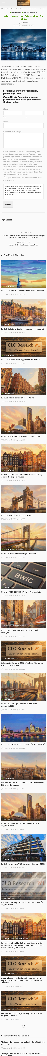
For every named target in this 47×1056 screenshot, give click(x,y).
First (4, 117)
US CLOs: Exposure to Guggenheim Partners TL (20, 359)
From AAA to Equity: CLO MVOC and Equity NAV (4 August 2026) (22, 903)
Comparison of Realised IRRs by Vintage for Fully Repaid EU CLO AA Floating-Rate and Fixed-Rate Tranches (22, 980)
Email (6, 121)
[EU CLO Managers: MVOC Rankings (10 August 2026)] (23, 728)
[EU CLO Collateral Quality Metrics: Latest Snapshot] (23, 312)
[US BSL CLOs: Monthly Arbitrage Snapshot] (23, 537)
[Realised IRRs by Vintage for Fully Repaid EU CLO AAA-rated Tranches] (23, 1034)
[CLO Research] (23, 3)
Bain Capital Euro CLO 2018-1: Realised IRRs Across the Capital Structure (22, 664)
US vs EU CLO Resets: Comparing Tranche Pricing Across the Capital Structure (21, 475)
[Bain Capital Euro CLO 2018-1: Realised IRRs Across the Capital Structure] (23, 651)
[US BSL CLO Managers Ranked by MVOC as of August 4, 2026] (23, 807)
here (19, 93)
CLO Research (7, 294)
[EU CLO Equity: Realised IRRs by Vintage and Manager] (23, 614)
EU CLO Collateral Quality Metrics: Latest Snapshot (22, 329)
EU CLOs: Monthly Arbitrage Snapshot (17, 515)
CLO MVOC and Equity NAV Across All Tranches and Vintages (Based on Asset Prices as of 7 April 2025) (24, 237)
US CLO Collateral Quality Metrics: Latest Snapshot (22, 290)
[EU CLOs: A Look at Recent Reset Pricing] (23, 381)
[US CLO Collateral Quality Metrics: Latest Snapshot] (23, 274)
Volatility (9, 220)
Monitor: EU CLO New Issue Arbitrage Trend (23, 245)
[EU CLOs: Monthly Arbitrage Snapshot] (23, 499)
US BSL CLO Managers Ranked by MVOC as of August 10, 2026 (20, 705)
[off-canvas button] (3, 3)
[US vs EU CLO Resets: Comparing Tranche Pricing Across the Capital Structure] (23, 458)
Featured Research (30, 12)
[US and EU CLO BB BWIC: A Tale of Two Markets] (23, 575)
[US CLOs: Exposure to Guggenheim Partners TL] (23, 347)
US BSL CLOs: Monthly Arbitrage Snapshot (18, 553)
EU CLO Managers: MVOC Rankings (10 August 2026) (23, 744)
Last (26, 117)
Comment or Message (12, 131)
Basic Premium (16, 12)
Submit (8, 204)
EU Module (19, 510)
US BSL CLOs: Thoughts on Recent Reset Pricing (20, 436)
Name (6, 109)
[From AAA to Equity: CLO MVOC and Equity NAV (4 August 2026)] (23, 886)
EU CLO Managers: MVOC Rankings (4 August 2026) (23, 864)
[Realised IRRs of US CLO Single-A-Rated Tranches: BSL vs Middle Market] (23, 766)
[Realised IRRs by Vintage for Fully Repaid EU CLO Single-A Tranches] (23, 1001)
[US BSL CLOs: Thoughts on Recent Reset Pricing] (23, 420)
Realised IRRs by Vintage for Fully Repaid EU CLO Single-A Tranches (21, 1014)
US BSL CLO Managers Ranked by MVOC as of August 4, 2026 (20, 824)
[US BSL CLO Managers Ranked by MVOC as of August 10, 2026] (23, 687)
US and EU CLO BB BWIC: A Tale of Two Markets (21, 592)
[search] (43, 3)
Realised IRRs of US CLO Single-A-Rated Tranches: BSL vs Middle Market (22, 783)
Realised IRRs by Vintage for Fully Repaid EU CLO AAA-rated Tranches (21, 1047)
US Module (19, 549)
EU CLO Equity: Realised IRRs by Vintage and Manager (19, 631)
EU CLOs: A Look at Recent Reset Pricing (17, 398)
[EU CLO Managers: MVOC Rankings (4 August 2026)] (23, 848)
